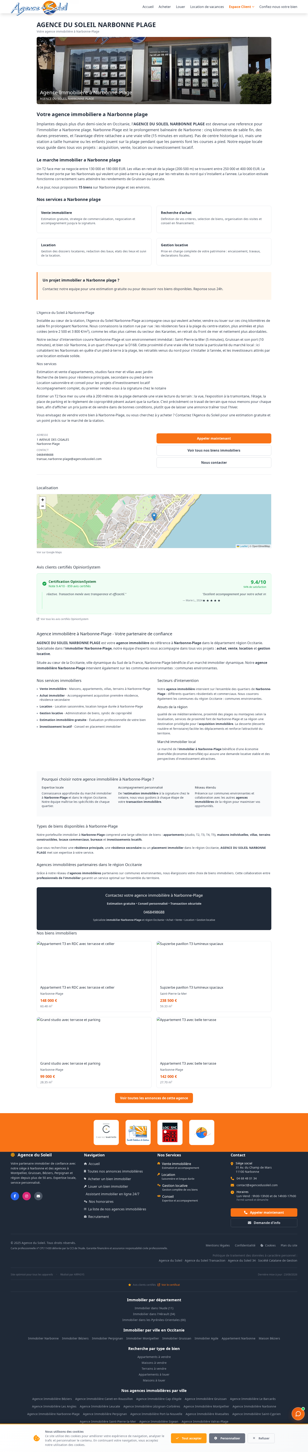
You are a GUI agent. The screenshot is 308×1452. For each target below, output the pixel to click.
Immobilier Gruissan (176, 1338)
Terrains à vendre (154, 1369)
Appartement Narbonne (238, 1338)
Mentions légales (218, 1245)
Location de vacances (207, 6)
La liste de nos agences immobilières (117, 1209)
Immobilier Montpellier (142, 1338)
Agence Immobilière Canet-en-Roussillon (104, 1399)
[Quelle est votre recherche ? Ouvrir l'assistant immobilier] (298, 1413)
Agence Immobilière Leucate (100, 1406)
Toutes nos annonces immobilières (115, 1171)
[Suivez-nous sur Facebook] (15, 1196)
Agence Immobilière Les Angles (54, 1406)
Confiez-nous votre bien (278, 6)
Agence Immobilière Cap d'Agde (158, 1399)
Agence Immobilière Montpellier (206, 1406)
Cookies (270, 1245)
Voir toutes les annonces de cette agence (154, 1098)
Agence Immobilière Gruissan (206, 1399)
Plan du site (289, 1245)
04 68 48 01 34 (247, 1178)
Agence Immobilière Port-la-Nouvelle (156, 1414)
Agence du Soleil (170, 1260)
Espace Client (240, 6)
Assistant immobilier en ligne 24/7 (112, 1194)
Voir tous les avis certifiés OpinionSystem (64, 619)
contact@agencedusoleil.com (257, 1185)
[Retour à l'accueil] (39, 8)
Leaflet (243, 546)
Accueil (148, 6)
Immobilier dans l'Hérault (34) (154, 1314)
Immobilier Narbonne (43, 1338)
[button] (154, 516)
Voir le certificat (170, 1285)
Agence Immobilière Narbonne (254, 1406)
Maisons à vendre (154, 1363)
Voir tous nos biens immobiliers (214, 450)
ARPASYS (79, 1274)
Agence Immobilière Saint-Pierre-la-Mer (108, 1421)
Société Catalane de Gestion (277, 1260)
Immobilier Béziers (75, 1338)
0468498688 (45, 455)
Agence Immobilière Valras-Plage (205, 1421)
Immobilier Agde (206, 1338)
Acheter (165, 6)
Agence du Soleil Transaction (205, 1260)
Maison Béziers (269, 1338)
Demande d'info (266, 1222)
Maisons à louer (154, 1380)
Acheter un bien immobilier (109, 1179)
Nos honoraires (101, 1201)
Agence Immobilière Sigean (158, 1421)
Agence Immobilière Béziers (52, 1399)
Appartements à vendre (154, 1357)
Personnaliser (230, 1438)
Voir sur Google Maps (49, 552)
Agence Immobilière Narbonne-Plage (53, 1414)
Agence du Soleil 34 (242, 1260)
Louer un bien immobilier (108, 1186)
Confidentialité (245, 1245)
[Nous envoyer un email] (38, 1196)
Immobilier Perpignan (107, 1338)
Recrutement (98, 1216)
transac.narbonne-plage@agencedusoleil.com (69, 459)
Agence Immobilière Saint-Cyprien (256, 1414)
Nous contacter (214, 462)
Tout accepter (192, 1438)
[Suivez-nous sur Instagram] (26, 1196)
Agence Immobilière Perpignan (105, 1414)
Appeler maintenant (214, 438)
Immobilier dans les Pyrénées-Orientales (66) (154, 1320)
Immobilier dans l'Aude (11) (154, 1308)
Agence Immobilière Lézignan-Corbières (151, 1406)
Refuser (264, 1438)
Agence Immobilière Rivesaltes (207, 1414)
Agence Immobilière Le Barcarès (253, 1399)
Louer (180, 6)
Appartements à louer (154, 1374)
